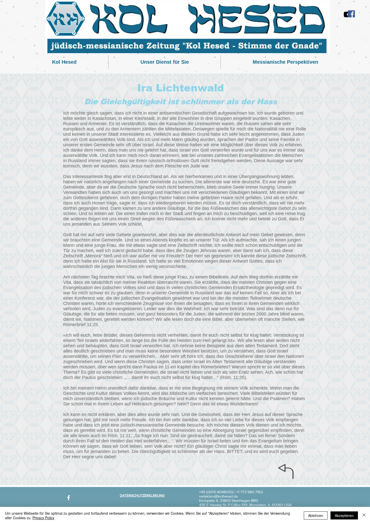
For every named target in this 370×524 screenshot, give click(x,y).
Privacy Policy (43, 517)
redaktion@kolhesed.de (218, 496)
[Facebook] (351, 13)
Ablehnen (315, 515)
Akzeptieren (344, 515)
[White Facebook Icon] (68, 497)
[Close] (364, 515)
